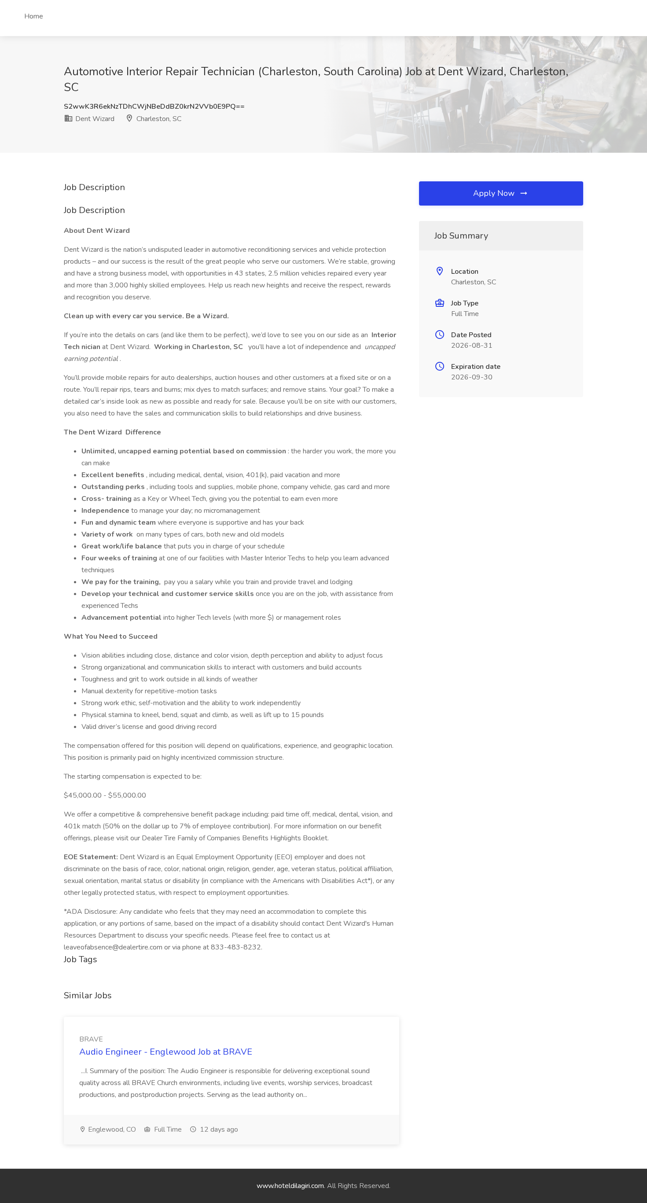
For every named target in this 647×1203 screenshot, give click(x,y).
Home (33, 16)
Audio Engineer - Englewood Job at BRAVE (165, 1052)
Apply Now (495, 193)
